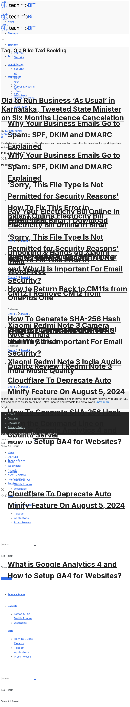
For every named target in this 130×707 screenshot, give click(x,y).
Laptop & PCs (22, 614)
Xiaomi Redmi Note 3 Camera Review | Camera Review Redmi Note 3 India (62, 330)
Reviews (19, 643)
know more (103, 402)
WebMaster (14, 465)
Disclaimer (14, 422)
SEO (16, 93)
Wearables (20, 622)
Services (6, 578)
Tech (10, 56)
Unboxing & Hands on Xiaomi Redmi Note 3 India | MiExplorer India (62, 257)
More (10, 630)
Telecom (19, 513)
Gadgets (12, 606)
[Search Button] (35, 679)
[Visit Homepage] (19, 7)
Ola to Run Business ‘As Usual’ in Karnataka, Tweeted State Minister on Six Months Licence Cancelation (62, 109)
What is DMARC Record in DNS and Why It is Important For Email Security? (65, 269)
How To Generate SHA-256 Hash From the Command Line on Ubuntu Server (64, 423)
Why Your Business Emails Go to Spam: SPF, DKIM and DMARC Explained (64, 166)
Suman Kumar (13, 130)
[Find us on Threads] (6, 158)
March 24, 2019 (10, 134)
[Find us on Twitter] (3, 158)
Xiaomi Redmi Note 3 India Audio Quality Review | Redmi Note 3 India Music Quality (64, 366)
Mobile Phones (23, 484)
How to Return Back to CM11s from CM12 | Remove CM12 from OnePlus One (67, 293)
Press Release (22, 656)
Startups (13, 44)
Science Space (16, 594)
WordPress (20, 95)
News (11, 452)
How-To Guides (23, 638)
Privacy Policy (16, 427)
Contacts (13, 418)
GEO (16, 89)
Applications (21, 518)
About (11, 414)
